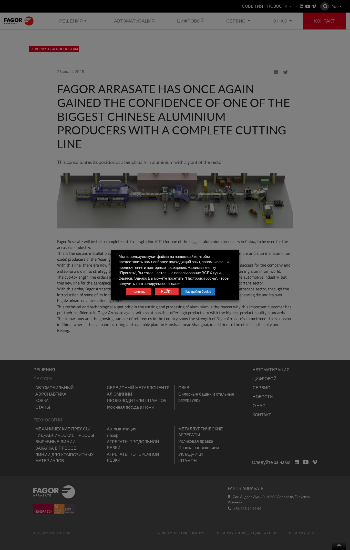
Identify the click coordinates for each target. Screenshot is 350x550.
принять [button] (139, 291)
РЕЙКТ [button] (166, 291)
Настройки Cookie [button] (198, 291)
